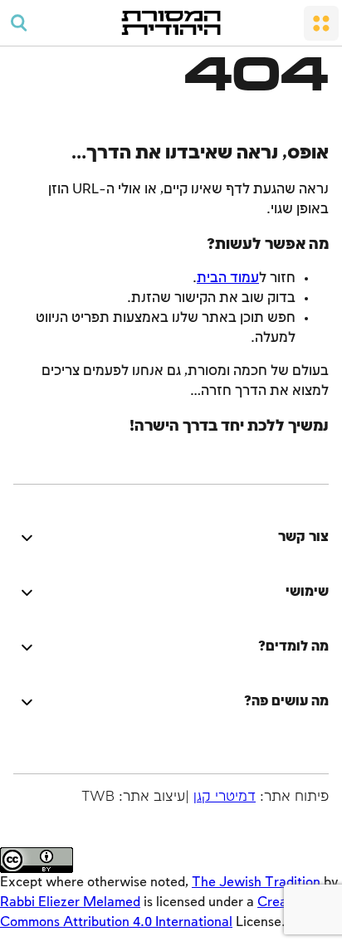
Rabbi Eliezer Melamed (70, 902)
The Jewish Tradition (256, 882)
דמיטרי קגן (224, 797)
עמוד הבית (228, 278)
